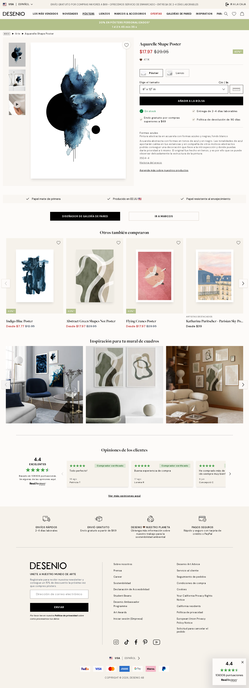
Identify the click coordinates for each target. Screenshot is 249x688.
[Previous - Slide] (5, 283)
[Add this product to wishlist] (126, 44)
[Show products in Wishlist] (234, 13)
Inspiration (204, 13)
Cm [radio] (221, 82)
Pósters (89, 13)
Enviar (59, 607)
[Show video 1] (17, 104)
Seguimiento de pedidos (191, 576)
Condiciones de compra (191, 583)
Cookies (182, 589)
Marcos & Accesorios (130, 13)
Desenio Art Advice (188, 564)
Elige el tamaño (149, 82)
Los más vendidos (45, 13)
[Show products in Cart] (242, 13)
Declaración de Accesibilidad (131, 589)
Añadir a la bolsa (191, 101)
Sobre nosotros (123, 564)
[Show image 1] (17, 55)
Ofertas (156, 13)
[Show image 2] (17, 80)
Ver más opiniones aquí (124, 495)
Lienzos (104, 13)
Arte (17, 33)
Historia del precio (151, 162)
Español (24, 4)
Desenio (135, 677)
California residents (189, 606)
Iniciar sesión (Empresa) (128, 618)
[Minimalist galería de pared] (204, 384)
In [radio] (227, 82)
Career (118, 576)
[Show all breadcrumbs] (7, 34)
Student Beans (123, 595)
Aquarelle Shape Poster (39, 33)
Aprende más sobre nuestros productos (164, 170)
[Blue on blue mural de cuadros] (44, 384)
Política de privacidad (66, 615)
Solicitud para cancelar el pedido (192, 630)
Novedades (70, 13)
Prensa (118, 570)
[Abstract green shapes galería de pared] (124, 384)
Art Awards (120, 612)
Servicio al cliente (188, 570)
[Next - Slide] (243, 283)
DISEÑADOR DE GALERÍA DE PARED (85, 216)
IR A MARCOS (164, 216)
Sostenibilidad (122, 583)
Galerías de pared (179, 13)
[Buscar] (226, 14)
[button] (236, 89)
